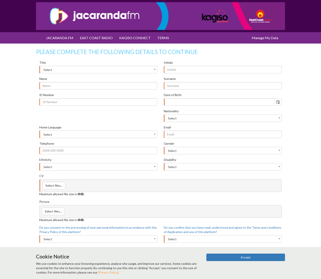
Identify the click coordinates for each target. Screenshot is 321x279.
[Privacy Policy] (108, 272)
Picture (44, 202)
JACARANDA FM (59, 38)
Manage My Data (265, 38)
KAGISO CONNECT (135, 38)
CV (41, 176)
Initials (168, 62)
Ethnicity (45, 159)
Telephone (46, 143)
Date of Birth (172, 95)
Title (42, 62)
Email (167, 127)
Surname (170, 79)
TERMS (163, 38)
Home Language (50, 127)
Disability (170, 159)
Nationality (171, 111)
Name (43, 79)
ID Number (46, 95)
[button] (277, 101)
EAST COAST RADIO (96, 38)
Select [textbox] (47, 70)
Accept (246, 257)
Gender (169, 143)
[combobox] (98, 69)
